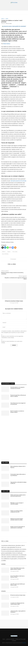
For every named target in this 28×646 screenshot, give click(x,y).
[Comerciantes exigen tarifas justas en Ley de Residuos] (5, 476)
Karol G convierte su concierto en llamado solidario (17, 412)
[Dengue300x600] (14, 419)
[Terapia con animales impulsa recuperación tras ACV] (5, 512)
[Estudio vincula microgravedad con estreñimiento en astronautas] (5, 528)
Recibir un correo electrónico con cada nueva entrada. (11, 342)
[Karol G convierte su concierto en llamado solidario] (5, 413)
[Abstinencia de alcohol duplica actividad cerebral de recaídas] (5, 520)
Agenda (3, 564)
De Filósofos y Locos (8, 383)
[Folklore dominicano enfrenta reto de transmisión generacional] (5, 497)
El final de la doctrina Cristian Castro (14, 301)
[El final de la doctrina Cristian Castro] (14, 291)
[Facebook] (13, 247)
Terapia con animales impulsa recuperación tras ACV (16, 511)
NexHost (24, 642)
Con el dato (5, 491)
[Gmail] (10, 247)
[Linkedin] (5, 247)
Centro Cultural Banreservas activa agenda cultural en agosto (17, 569)
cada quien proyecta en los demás (18, 180)
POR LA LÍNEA (4, 541)
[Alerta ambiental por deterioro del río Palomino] (5, 468)
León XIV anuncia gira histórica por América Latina (17, 584)
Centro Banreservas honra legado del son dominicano (17, 404)
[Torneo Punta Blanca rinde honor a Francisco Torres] (5, 578)
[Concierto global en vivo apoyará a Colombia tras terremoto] (5, 389)
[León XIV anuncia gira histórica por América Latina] (5, 586)
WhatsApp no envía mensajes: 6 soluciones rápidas (16, 503)
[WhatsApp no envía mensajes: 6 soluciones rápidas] (5, 505)
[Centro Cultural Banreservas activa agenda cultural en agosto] (5, 570)
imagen (8, 251)
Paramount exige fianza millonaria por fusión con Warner (18, 396)
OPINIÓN (3, 591)
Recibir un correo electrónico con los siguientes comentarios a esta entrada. (12, 337)
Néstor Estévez (6, 43)
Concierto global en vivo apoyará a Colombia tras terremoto (17, 388)
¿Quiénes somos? (10, 639)
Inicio (4, 639)
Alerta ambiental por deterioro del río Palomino (17, 467)
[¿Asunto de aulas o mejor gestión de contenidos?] (5, 613)
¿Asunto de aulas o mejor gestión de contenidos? (17, 612)
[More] (15, 247)
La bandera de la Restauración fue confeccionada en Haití (17, 604)
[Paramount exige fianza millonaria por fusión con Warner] (5, 397)
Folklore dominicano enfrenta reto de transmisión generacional (17, 495)
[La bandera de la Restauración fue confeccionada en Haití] (5, 605)
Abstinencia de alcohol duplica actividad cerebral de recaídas (16, 519)
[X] (2, 247)
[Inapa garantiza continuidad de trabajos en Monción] (5, 484)
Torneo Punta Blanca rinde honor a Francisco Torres (17, 577)
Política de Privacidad (20, 639)
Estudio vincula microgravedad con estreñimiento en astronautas (17, 527)
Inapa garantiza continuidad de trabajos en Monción (18, 483)
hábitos (3, 251)
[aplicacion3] (14, 351)
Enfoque (2, 18)
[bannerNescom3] (14, 5)
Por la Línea (9, 23)
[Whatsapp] (8, 247)
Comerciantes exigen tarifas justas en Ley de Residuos (18, 475)
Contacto (14, 640)
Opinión (7, 18)
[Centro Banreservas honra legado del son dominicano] (5, 405)
